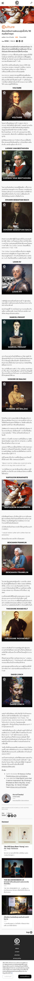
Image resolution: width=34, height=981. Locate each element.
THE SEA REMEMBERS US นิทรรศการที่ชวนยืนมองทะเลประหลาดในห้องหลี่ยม (16, 882)
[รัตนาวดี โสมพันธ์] (6, 798)
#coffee (26, 807)
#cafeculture (18, 807)
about (17, 948)
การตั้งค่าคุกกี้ (7, 976)
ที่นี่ (11, 973)
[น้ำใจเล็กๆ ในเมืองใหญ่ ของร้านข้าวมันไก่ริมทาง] (17, 905)
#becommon (6, 807)
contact (17, 951)
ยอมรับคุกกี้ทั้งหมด (25, 976)
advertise (17, 955)
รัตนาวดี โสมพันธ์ (10, 37)
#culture (5, 809)
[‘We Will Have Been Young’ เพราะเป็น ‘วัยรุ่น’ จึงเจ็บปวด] (17, 834)
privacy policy (17, 958)
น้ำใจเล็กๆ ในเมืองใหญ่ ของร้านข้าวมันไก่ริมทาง (16, 918)
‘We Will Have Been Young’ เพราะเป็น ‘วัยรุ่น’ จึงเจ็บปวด (16, 847)
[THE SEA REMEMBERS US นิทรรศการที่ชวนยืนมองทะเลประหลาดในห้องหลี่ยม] (17, 868)
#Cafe (12, 807)
